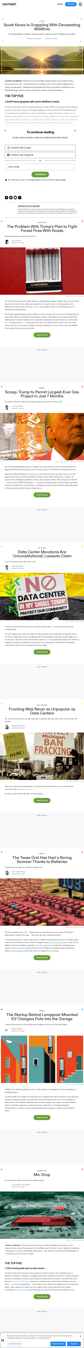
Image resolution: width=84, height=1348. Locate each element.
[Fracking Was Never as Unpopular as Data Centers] (42, 756)
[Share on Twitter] (11, 197)
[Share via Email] (15, 197)
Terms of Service (35, 180)
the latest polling (21, 1290)
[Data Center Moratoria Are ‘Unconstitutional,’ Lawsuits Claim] (42, 596)
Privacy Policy (61, 180)
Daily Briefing (42, 705)
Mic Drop (42, 1174)
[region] (42, 1340)
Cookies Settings (14, 1344)
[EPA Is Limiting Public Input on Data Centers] (42, 1215)
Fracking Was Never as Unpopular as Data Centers (42, 711)
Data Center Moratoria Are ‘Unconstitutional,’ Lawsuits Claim (42, 554)
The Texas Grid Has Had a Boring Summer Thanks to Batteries (42, 859)
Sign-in (60, 4)
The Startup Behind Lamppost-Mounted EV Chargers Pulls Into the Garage (42, 1016)
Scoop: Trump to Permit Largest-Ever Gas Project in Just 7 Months (42, 394)
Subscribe (70, 4)
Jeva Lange (16, 241)
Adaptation (42, 222)
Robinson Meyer (18, 726)
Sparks (42, 1011)
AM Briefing (42, 1171)
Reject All (74, 1344)
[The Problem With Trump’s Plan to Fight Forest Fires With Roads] (42, 271)
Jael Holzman (17, 406)
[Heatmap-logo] (9, 4)
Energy (42, 388)
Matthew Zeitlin (18, 872)
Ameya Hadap (17, 1029)
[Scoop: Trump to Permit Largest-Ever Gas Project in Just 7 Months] (42, 436)
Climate (42, 21)
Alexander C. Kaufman (21, 1185)
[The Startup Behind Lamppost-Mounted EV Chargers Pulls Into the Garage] (42, 1059)
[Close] (80, 1336)
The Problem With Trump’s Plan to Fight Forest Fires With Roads (42, 228)
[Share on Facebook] (6, 197)
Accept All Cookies (58, 1344)
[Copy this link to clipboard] (19, 197)
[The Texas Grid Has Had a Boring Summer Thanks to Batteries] (42, 902)
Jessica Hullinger (33, 39)
